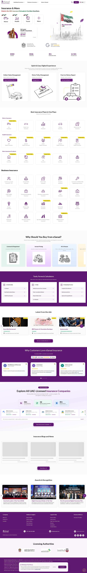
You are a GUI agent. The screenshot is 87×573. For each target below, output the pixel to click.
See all (82, 419)
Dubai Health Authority (36, 561)
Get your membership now (43, 340)
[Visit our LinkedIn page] (78, 535)
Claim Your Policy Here (54, 521)
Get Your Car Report (66, 80)
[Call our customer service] (72, 2)
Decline (54, 566)
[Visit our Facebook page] (75, 535)
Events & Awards (29, 519)
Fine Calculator (29, 523)
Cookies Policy (37, 569)
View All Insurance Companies (42, 424)
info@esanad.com (55, 531)
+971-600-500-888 (30, 531)
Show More (42, 468)
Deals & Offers (29, 521)
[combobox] (82, 2)
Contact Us (5, 519)
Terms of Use (52, 519)
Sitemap (52, 523)
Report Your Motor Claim (9, 80)
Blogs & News (29, 517)
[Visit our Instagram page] (83, 535)
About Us (5, 517)
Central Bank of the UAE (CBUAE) (53, 559)
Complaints (52, 524)
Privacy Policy (53, 517)
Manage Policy (36, 80)
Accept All (62, 566)
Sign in (76, 2)
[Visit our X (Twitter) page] (81, 535)
